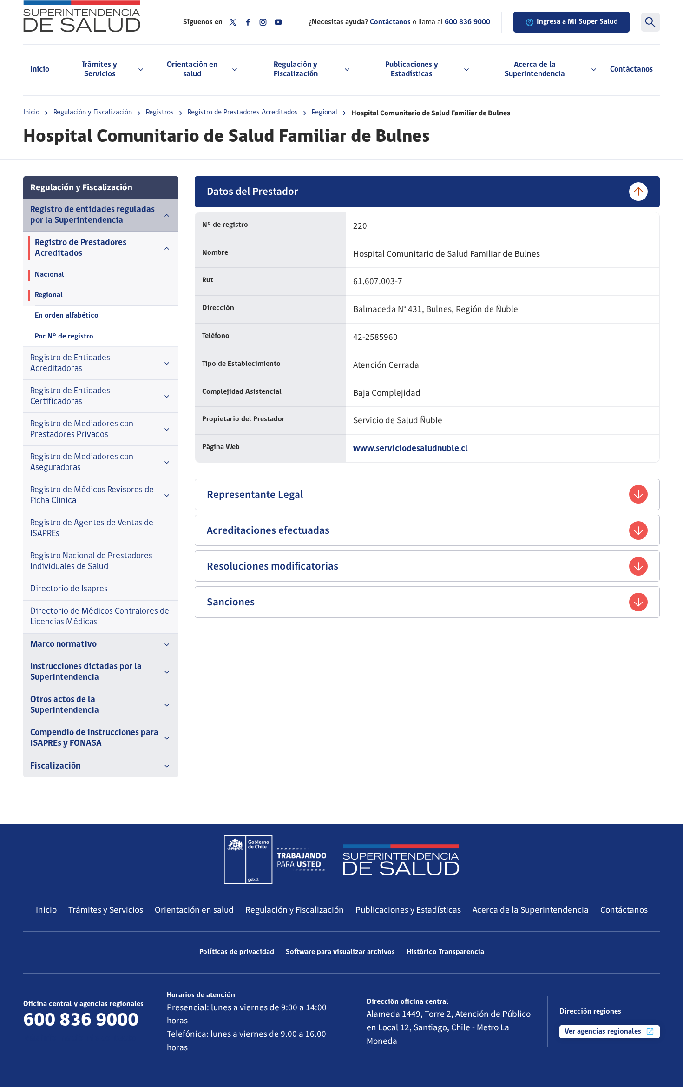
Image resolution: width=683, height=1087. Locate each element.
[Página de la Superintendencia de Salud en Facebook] (248, 22)
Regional (324, 112)
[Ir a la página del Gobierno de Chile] (275, 859)
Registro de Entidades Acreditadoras (70, 363)
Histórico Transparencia (445, 952)
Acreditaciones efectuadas (268, 530)
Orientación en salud (194, 909)
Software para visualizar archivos (340, 952)
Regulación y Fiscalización (92, 112)
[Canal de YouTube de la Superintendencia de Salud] (278, 22)
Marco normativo (63, 644)
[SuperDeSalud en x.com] (233, 22)
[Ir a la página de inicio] (91, 16)
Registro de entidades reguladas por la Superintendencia (92, 215)
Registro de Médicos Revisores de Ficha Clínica (92, 495)
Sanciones (231, 602)
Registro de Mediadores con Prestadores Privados (81, 429)
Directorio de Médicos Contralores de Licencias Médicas (99, 617)
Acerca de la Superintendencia (531, 909)
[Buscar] (650, 22)
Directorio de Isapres (69, 589)
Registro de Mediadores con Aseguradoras (81, 462)
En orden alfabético (67, 315)
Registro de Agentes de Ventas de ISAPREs (91, 528)
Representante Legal (255, 494)
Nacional (49, 274)
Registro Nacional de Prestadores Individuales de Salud (91, 561)
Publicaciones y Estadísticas (408, 909)
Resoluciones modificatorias (272, 566)
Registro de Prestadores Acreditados (243, 112)
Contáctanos (631, 69)
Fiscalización (55, 766)
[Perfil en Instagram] (263, 22)
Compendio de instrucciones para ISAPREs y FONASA (94, 738)
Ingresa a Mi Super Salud (577, 22)
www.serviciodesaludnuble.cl (410, 448)
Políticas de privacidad (236, 952)
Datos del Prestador (252, 191)
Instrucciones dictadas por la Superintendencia (86, 672)
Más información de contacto (79, 1038)
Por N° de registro (64, 336)
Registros (160, 112)
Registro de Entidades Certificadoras (70, 396)
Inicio (39, 69)
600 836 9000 (467, 22)
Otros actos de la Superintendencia (64, 705)
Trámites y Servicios (105, 909)
